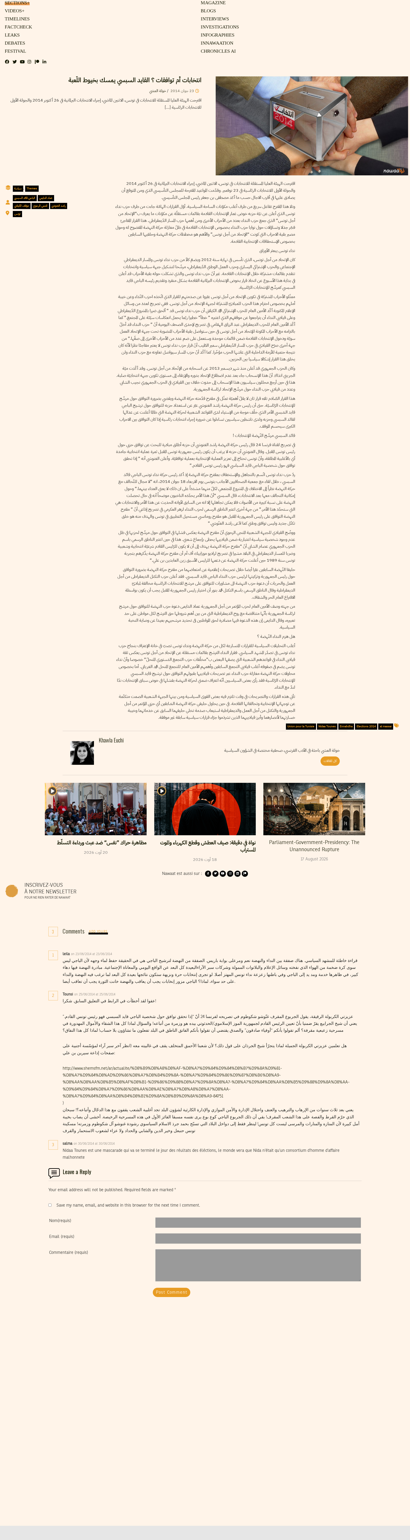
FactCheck (17, 27)
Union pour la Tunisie (300, 726)
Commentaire (68, 1253)
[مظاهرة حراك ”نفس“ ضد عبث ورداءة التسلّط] (96, 809)
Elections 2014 (366, 726)
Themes (32, 188)
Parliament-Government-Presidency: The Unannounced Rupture (314, 846)
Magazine (212, 3)
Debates (14, 43)
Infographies (217, 35)
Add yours (98, 931)
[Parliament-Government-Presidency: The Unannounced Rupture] (314, 809)
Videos (14, 11)
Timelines (16, 19)
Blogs (208, 11)
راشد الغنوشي (58, 206)
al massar (386, 726)
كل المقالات (330, 760)
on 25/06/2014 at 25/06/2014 (95, 994)
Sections (16, 3)
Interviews (214, 19)
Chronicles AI (217, 51)
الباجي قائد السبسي (24, 198)
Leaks (11, 35)
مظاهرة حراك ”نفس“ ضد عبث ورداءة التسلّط (102, 842)
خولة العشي (157, 91)
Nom (60, 1221)
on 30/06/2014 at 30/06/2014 (95, 1143)
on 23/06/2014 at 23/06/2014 (92, 954)
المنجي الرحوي (40, 206)
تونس (17, 214)
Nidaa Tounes (327, 726)
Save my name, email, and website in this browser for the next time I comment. (128, 1205)
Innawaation (216, 43)
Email (61, 1237)
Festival (14, 51)
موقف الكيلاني (21, 206)
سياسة (18, 188)
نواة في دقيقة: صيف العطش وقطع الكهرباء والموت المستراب (208, 846)
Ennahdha (346, 726)
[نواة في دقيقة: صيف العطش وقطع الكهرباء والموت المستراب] (205, 809)
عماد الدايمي (45, 198)
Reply (123, 954)
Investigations (218, 27)
